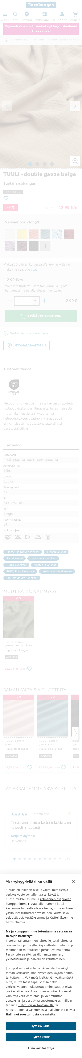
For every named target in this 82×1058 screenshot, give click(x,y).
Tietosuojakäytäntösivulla (36, 1005)
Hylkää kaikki (41, 1037)
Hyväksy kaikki (41, 1026)
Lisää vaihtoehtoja (41, 1048)
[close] (73, 881)
